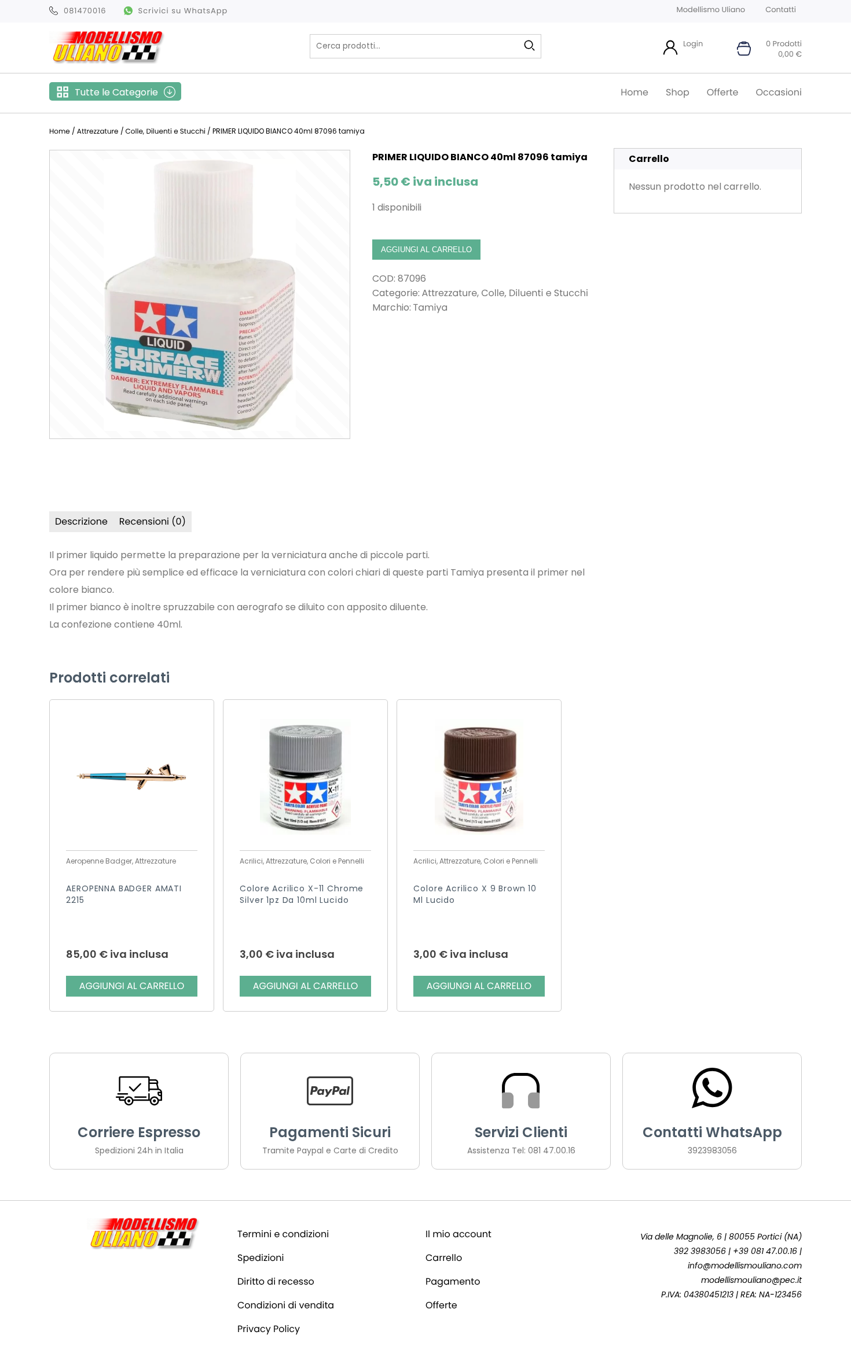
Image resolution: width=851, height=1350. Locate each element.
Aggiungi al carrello (426, 249)
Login (693, 43)
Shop (677, 92)
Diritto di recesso (275, 1281)
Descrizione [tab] (81, 521)
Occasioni (778, 92)
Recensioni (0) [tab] (152, 521)
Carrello (444, 1257)
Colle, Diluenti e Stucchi (166, 132)
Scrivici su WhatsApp (183, 10)
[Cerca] (529, 46)
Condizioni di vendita (285, 1305)
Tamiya (430, 307)
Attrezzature (98, 132)
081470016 (85, 10)
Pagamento (453, 1281)
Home (634, 92)
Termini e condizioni (283, 1234)
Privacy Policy (268, 1329)
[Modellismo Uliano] (107, 60)
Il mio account (458, 1234)
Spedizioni (260, 1257)
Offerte (723, 92)
